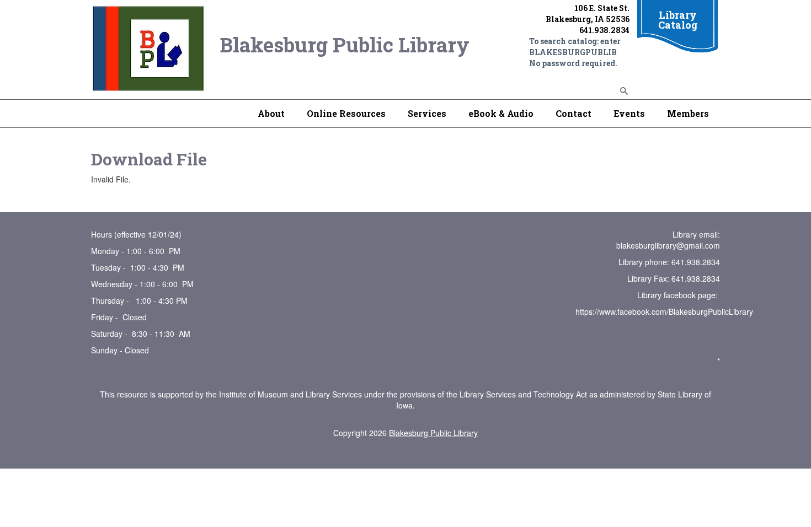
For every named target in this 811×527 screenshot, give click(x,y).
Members (688, 113)
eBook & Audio (500, 113)
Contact (573, 113)
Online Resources (346, 113)
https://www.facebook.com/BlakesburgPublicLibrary (664, 311)
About (271, 113)
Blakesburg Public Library (433, 432)
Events (629, 113)
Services (427, 113)
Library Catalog (677, 19)
